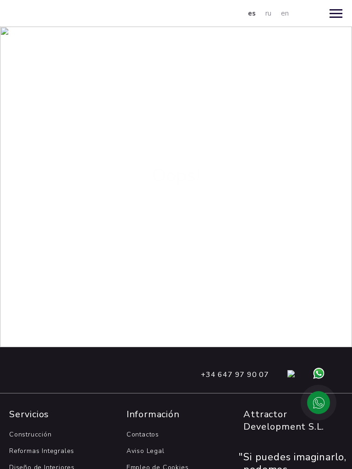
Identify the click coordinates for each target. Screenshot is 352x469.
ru (268, 13)
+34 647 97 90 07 (235, 374)
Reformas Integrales (41, 451)
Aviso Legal (145, 451)
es (252, 13)
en (285, 13)
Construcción (30, 434)
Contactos (142, 434)
